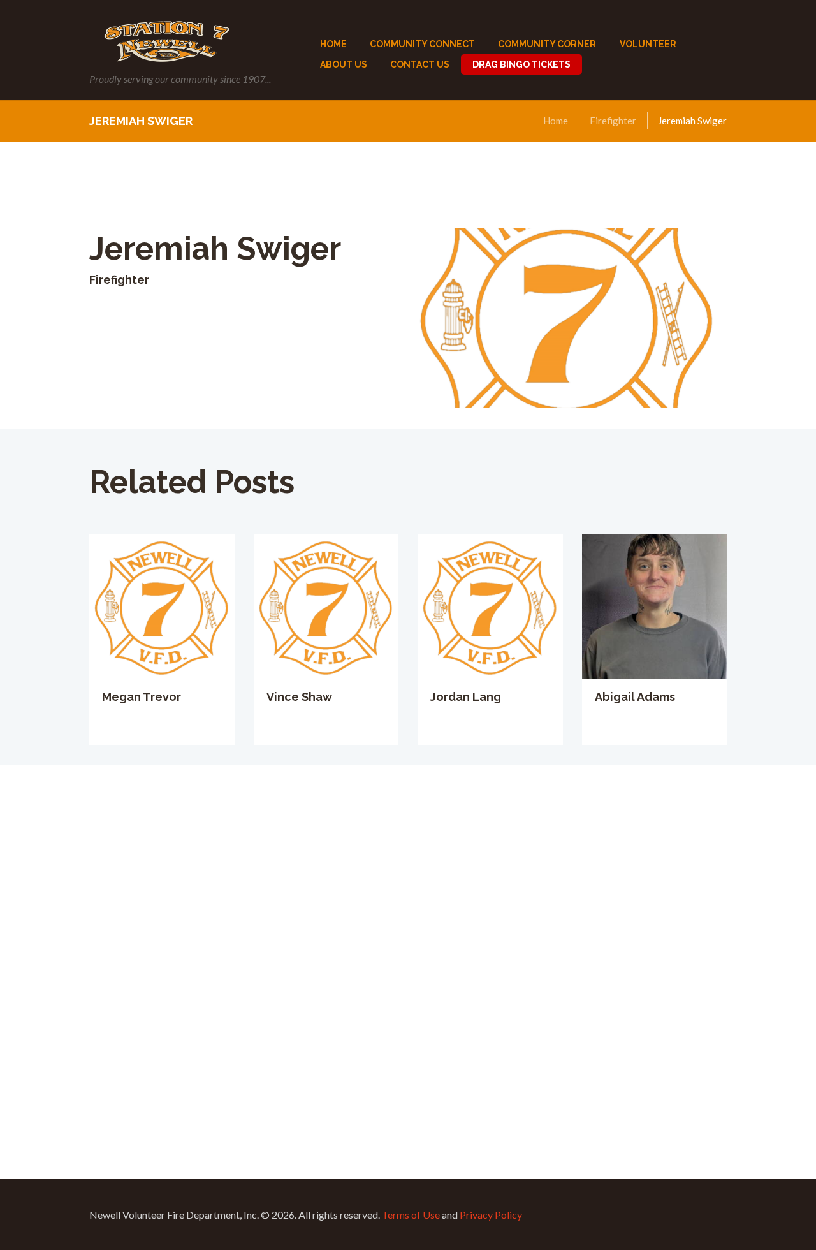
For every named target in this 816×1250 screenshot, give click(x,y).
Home (555, 120)
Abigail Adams (635, 696)
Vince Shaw (299, 696)
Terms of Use (411, 1215)
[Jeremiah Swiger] (567, 318)
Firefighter (613, 120)
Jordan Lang (465, 696)
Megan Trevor (141, 696)
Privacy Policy (491, 1215)
